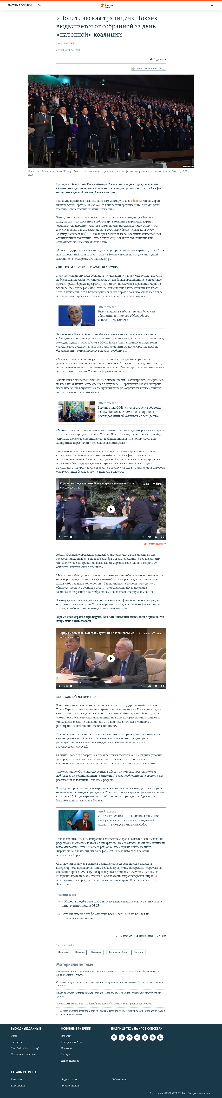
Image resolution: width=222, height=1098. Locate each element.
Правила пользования (23, 1054)
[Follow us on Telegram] (137, 1037)
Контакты (16, 1042)
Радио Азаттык (71, 488)
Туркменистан (70, 1086)
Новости (66, 1036)
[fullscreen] (162, 536)
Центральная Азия (71, 1042)
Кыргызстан (18, 1086)
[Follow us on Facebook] (129, 1037)
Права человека (70, 1061)
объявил (136, 201)
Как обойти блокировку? (25, 1048)
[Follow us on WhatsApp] (145, 1037)
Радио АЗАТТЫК (65, 43)
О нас (14, 1036)
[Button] (158, 59)
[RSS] (160, 1037)
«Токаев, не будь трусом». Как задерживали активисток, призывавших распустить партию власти (125, 483)
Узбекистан (119, 1079)
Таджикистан (70, 1079)
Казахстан (17, 1079)
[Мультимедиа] (212, 5)
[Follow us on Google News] (153, 1037)
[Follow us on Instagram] (122, 1037)
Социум (65, 1054)
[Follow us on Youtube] (114, 1037)
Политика (66, 1048)
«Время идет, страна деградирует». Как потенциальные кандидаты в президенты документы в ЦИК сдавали (132, 633)
